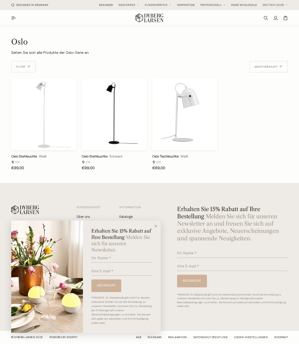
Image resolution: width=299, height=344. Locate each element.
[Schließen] (157, 226)
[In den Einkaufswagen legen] (68, 144)
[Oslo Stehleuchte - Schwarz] (114, 114)
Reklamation (177, 337)
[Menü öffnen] (16, 18)
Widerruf (281, 337)
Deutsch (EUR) (273, 5)
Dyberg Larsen (24, 337)
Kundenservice (156, 5)
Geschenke (127, 5)
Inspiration (186, 5)
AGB (138, 337)
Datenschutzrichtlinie (210, 337)
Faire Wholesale (244, 5)
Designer (106, 5)
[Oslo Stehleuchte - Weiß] (43, 114)
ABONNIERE (106, 285)
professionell (211, 5)
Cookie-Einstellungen (251, 337)
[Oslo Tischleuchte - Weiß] (184, 114)
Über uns (83, 216)
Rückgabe (155, 337)
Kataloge (126, 216)
